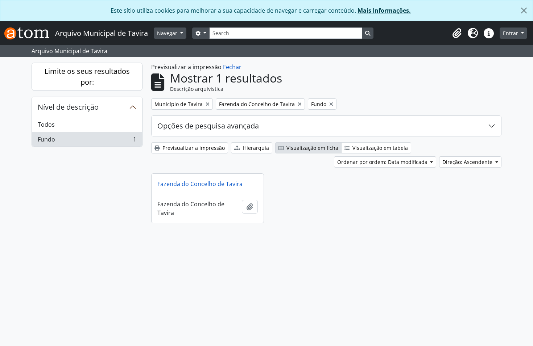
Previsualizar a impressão (193, 147)
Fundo (86, 141)
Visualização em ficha (311, 147)
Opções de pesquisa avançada (208, 126)
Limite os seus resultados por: (87, 76)
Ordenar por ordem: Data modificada (383, 162)
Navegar (168, 33)
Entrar (511, 33)
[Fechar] (524, 10)
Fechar (232, 67)
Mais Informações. (384, 10)
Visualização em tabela (379, 147)
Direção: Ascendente (468, 162)
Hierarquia (255, 147)
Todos (46, 124)
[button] (457, 33)
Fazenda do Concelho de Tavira (200, 184)
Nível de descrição (68, 107)
